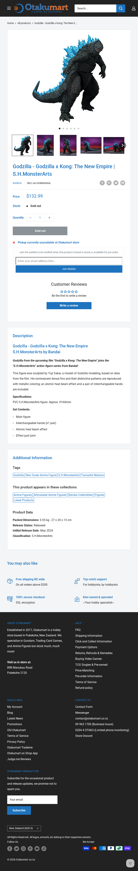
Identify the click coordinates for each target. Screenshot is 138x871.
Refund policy (84, 688)
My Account (14, 707)
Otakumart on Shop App (22, 753)
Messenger (82, 712)
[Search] (120, 8)
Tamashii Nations (92, 475)
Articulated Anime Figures (50, 495)
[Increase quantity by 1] (49, 217)
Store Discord (83, 736)
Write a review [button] (69, 305)
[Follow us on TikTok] (43, 848)
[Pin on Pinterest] (109, 182)
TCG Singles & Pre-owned (91, 664)
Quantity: (18, 217)
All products (24, 23)
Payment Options (86, 647)
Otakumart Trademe (20, 747)
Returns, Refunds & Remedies (93, 653)
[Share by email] (122, 182)
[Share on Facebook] (102, 182)
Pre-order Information (88, 676)
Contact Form (84, 707)
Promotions (14, 724)
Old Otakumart (16, 730)
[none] (122, 145)
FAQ (77, 629)
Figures (99, 495)
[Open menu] (9, 8)
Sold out (40, 231)
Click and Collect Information (93, 641)
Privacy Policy (16, 741)
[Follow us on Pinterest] (30, 848)
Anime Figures (22, 495)
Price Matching (84, 670)
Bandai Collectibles (80, 495)
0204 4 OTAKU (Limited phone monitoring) (102, 730)
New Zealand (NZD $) (21, 828)
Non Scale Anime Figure (41, 475)
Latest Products (23, 500)
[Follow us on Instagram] (23, 848)
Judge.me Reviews (19, 759)
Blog (10, 712)
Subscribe (19, 810)
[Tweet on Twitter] (115, 182)
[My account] (133, 8)
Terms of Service (85, 682)
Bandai (17, 183)
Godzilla (18, 475)
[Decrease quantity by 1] (30, 217)
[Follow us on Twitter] (16, 848)
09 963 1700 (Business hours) (94, 724)
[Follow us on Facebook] (9, 848)
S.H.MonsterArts (69, 475)
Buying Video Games (88, 659)
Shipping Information (88, 635)
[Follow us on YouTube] (37, 848)
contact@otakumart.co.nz (91, 718)
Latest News (15, 718)
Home (10, 23)
